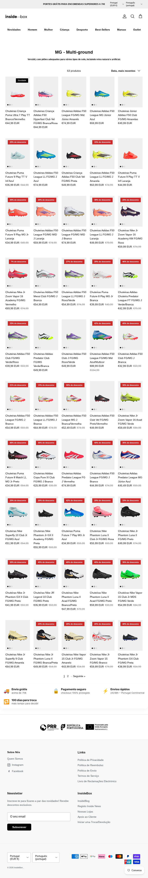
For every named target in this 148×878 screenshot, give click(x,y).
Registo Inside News (89, 806)
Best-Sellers (102, 29)
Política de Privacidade (91, 759)
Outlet (137, 29)
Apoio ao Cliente (87, 816)
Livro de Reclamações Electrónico (97, 781)
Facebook (17, 771)
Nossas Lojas (85, 811)
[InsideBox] (16, 16)
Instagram (17, 764)
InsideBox (18, 867)
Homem (32, 29)
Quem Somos (15, 758)
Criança (64, 29)
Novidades (14, 29)
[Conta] (124, 16)
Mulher (48, 29)
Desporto (82, 29)
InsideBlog (84, 800)
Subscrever (19, 827)
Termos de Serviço (88, 775)
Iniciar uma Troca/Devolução (94, 822)
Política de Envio (87, 770)
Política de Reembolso (90, 765)
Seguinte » (79, 676)
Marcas (121, 29)
